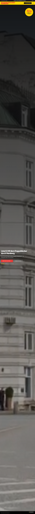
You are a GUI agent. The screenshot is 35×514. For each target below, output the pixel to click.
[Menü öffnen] (33, 3)
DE (32, 0)
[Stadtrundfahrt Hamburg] (8, 3)
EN (33, 0)
